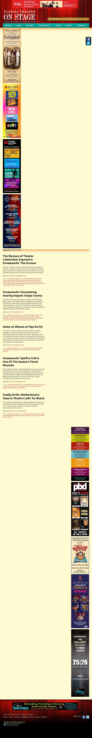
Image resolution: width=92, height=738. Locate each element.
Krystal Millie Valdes (8, 415)
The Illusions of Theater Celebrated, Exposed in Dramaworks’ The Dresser (19, 259)
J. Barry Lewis (24, 281)
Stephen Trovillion (14, 319)
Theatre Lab (41, 415)
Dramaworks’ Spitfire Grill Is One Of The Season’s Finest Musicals (21, 362)
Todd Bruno (33, 349)
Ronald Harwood (38, 283)
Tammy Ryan (28, 415)
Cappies (69, 25)
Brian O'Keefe (35, 278)
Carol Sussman (28, 348)
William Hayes (10, 285)
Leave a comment (19, 285)
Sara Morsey (6, 319)
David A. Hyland (20, 280)
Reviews (8, 25)
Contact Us (69, 19)
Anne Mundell (27, 278)
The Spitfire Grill (11, 387)
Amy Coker (33, 414)
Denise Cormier (28, 280)
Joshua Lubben (21, 386)
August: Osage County (36, 315)
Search (75, 19)
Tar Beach (35, 415)
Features (29, 25)
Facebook (83, 717)
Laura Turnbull (12, 318)
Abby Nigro (27, 414)
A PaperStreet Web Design (11, 725)
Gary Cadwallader (16, 281)
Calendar (81, 25)
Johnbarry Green (12, 386)
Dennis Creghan (36, 280)
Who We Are (56, 19)
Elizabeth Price (10, 349)
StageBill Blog (44, 25)
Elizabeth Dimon (7, 281)
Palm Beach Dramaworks (9, 283)
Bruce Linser (6, 316)
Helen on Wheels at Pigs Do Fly (23, 326)
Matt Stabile (16, 415)
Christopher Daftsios (15, 316)
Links (62, 19)
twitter (87, 717)
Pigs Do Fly (26, 349)
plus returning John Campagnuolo (24, 283)
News (19, 25)
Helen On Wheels (19, 349)
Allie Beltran (27, 315)
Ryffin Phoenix (39, 318)
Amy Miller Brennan (29, 384)
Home (50, 19)
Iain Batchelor (32, 316)
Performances (11, 278)
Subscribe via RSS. (18, 723)
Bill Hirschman (23, 275)
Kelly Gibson (31, 281)
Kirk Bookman (38, 281)
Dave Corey (35, 348)
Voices (58, 25)
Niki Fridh (19, 318)
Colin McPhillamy (11, 280)
